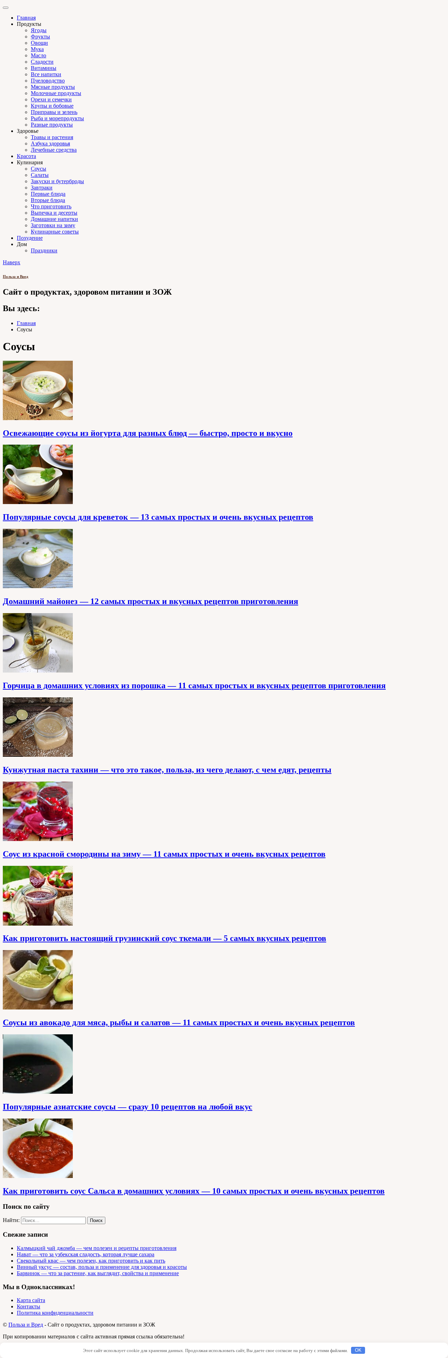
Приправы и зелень (54, 112)
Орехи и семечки (51, 99)
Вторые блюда (48, 200)
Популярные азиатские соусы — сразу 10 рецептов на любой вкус (127, 1106)
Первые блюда (48, 194)
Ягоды (39, 30)
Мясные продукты (53, 87)
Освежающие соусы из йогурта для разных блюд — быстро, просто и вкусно (148, 433)
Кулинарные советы (55, 232)
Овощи (39, 43)
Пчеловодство (48, 81)
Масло (38, 55)
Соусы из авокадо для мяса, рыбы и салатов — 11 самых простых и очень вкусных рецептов (179, 1022)
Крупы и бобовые (52, 106)
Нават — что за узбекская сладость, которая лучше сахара (85, 1254)
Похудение (30, 238)
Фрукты (40, 36)
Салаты (40, 175)
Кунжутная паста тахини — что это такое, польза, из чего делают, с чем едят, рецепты (167, 769)
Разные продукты (52, 125)
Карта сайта (31, 1300)
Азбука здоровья (50, 143)
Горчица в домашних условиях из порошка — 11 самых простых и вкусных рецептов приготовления (194, 685)
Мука (37, 49)
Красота (26, 156)
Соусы (38, 169)
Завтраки (41, 188)
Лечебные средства (54, 150)
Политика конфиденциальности (55, 1313)
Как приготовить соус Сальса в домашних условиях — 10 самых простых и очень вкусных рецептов (194, 1190)
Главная (26, 18)
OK (358, 1350)
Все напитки (46, 74)
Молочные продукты (56, 93)
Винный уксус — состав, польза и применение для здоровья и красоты (102, 1267)
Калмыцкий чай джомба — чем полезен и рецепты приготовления (96, 1248)
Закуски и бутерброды (57, 181)
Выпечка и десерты (54, 213)
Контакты (28, 1306)
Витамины (43, 68)
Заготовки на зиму (53, 225)
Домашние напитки (54, 219)
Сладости (42, 62)
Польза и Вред (15, 276)
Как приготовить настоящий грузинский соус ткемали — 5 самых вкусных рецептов (164, 938)
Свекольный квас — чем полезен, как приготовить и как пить (91, 1261)
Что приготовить (51, 206)
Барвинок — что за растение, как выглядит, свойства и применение (98, 1273)
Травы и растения (52, 137)
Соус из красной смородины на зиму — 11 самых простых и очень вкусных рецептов (164, 853)
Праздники (44, 250)
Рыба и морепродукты (57, 118)
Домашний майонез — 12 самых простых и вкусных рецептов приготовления (150, 601)
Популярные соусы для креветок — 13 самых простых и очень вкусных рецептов (158, 517)
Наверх (11, 262)
